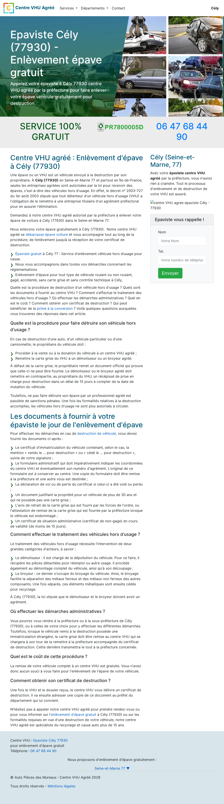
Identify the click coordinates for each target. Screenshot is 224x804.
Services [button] (67, 8)
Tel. (161, 251)
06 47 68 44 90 (43, 751)
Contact (118, 8)
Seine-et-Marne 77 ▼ (112, 768)
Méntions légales (61, 786)
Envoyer (170, 273)
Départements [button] (93, 8)
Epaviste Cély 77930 (50, 740)
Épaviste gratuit (28, 254)
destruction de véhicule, (97, 433)
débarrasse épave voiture (47, 234)
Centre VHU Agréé (34, 7)
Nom (162, 232)
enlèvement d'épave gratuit (73, 714)
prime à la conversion (55, 308)
